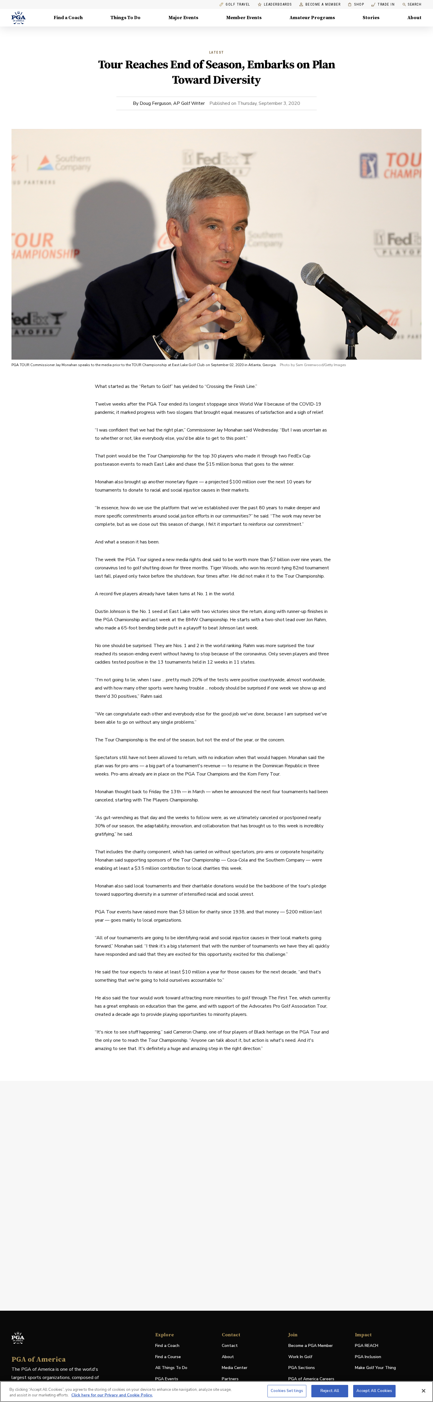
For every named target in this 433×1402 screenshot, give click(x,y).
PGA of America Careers (311, 1379)
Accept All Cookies (374, 1390)
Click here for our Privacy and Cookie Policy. (112, 1395)
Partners (230, 1379)
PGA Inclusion (368, 1357)
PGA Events (166, 1379)
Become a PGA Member (310, 1345)
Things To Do (125, 18)
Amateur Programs (312, 18)
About (414, 18)
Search (415, 4)
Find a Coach (68, 18)
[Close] (423, 1390)
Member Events (244, 18)
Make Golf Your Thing (375, 1368)
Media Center (234, 1368)
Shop (356, 4)
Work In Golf (300, 1357)
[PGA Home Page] (18, 18)
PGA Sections (301, 1367)
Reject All (329, 1390)
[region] (216, 1391)
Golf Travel (238, 4)
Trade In (383, 4)
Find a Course (168, 1357)
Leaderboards (278, 4)
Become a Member (323, 4)
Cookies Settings (287, 1390)
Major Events (183, 18)
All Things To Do (171, 1367)
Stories (371, 18)
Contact (230, 1345)
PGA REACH (366, 1346)
